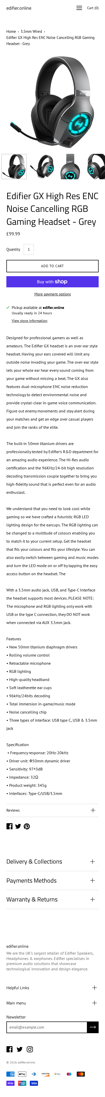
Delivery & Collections (34, 861)
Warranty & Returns (32, 899)
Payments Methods (31, 880)
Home (11, 31)
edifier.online (18, 8)
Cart (93, 8)
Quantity (13, 249)
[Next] (86, 102)
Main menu (16, 1003)
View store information (29, 320)
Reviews (13, 810)
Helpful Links (17, 988)
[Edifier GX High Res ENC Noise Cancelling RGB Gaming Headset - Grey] (14, 166)
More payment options (52, 294)
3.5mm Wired (31, 31)
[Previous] (19, 102)
